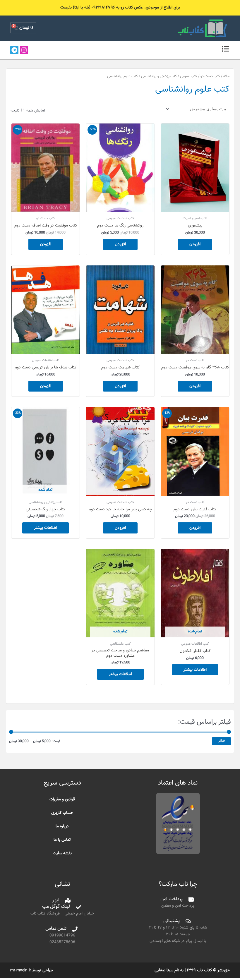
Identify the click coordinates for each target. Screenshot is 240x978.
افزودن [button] (194, 244)
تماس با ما (62, 840)
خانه (226, 76)
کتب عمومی (188, 76)
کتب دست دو (210, 76)
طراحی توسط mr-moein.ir (31, 970)
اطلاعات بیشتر (45, 528)
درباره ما (62, 826)
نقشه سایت (62, 853)
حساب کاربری (62, 813)
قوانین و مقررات (62, 799)
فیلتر (221, 740)
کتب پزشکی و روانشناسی (159, 76)
